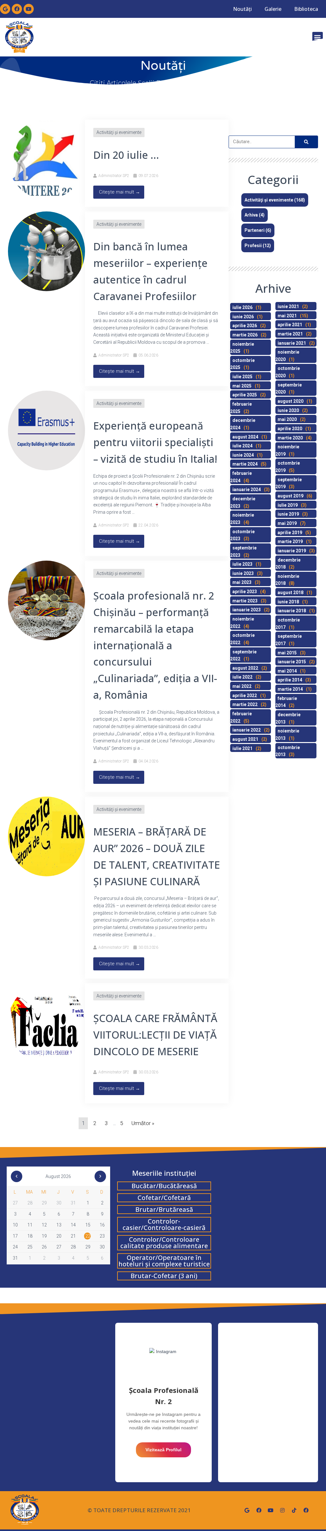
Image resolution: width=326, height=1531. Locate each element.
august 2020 (290, 401)
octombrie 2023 (242, 535)
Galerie (273, 8)
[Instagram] (282, 1510)
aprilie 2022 (244, 695)
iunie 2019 (288, 514)
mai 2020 (287, 419)
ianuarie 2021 (292, 343)
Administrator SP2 (113, 175)
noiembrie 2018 (287, 580)
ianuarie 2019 (292, 550)
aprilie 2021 (290, 324)
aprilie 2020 (290, 428)
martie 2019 (290, 541)
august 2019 (290, 495)
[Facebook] (17, 9)
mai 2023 (242, 582)
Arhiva (251, 214)
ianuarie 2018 (292, 610)
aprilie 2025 (244, 394)
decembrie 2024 (242, 424)
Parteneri (254, 230)
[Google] (5, 9)
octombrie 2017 (287, 623)
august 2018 (290, 592)
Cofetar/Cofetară (164, 1197)
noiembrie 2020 (287, 356)
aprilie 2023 (244, 591)
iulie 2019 (288, 505)
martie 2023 (245, 600)
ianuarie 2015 (292, 661)
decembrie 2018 (288, 563)
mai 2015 (287, 652)
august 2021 (245, 739)
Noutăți (242, 8)
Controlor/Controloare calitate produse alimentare (164, 1242)
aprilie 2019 (290, 532)
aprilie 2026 (244, 325)
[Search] (306, 142)
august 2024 (245, 436)
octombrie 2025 (242, 364)
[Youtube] (29, 9)
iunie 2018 (288, 601)
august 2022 (245, 668)
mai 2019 (287, 523)
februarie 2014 (286, 702)
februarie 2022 (241, 717)
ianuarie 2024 (246, 489)
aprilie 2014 (290, 679)
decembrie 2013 (288, 718)
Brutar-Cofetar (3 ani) (164, 1275)
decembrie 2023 (242, 502)
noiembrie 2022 (242, 622)
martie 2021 (290, 333)
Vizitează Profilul (163, 1449)
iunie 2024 (243, 455)
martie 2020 (290, 437)
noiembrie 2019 (287, 450)
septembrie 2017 (288, 640)
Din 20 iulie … (126, 155)
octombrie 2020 (287, 372)
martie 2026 (245, 334)
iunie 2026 (243, 316)
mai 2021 (287, 315)
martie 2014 (290, 689)
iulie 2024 (242, 445)
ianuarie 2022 (246, 729)
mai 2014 (287, 670)
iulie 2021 (242, 748)
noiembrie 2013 (287, 734)
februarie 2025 (241, 407)
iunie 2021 (288, 306)
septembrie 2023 (243, 551)
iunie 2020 (288, 410)
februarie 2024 (241, 477)
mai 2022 (242, 686)
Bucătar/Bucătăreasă (164, 1185)
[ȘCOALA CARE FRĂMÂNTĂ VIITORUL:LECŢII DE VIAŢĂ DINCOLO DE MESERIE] (46, 1022)
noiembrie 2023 (242, 518)
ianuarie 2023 (246, 609)
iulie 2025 (242, 376)
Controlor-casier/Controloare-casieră (164, 1224)
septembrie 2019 (288, 483)
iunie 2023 (243, 573)
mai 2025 (242, 385)
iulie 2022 (242, 677)
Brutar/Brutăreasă (164, 1209)
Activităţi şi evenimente (118, 132)
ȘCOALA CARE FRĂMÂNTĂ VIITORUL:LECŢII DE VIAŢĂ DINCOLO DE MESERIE (155, 1034)
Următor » (142, 1123)
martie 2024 (245, 464)
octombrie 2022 (242, 639)
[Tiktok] (294, 1510)
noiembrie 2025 (242, 348)
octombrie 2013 (287, 751)
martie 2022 (245, 704)
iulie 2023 (242, 564)
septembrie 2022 (243, 655)
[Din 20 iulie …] (46, 159)
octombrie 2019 (287, 466)
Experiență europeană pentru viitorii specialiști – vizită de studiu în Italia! (155, 442)
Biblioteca (306, 8)
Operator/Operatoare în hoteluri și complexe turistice (164, 1260)
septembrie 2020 (288, 388)
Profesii (253, 245)
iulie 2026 (242, 307)
